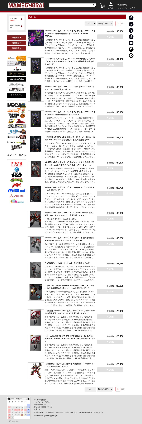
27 (22, 415)
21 (25, 412)
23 (9, 415)
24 (12, 415)
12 (19, 410)
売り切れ (110, 37)
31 (12, 417)
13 (22, 410)
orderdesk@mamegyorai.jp (46, 416)
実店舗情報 (122, 5)
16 (9, 412)
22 (29, 412)
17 (12, 412)
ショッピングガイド (126, 8)
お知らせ (14, 19)
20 (22, 412)
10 (12, 410)
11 (16, 410)
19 (19, 412)
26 (19, 415)
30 (9, 417)
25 (16, 415)
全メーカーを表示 (16, 155)
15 (29, 410)
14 (25, 410)
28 (25, 415)
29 (29, 415)
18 (16, 412)
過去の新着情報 (15, 27)
